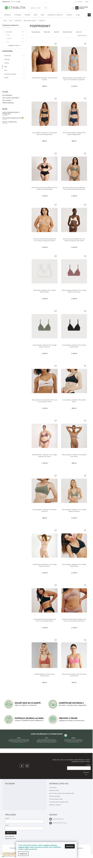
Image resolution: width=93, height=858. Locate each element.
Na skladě (15, 32)
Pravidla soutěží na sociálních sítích (58, 802)
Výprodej (6, 59)
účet (19, 1)
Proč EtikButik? (7, 95)
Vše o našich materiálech (10, 98)
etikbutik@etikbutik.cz (58, 819)
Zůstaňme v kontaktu (55, 805)
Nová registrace (9, 836)
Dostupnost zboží (54, 790)
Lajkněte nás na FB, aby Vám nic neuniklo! (22, 766)
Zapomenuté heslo (10, 838)
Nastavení (23, 854)
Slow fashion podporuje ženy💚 (13, 118)
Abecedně (79, 32)
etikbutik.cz (27, 766)
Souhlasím (69, 846)
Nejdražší (56, 32)
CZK (86, 1)
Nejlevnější (47, 32)
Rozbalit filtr (13, 45)
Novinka (15, 38)
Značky (6, 77)
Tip (15, 41)
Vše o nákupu (6, 100)
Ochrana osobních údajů (56, 799)
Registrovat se (6, 1)
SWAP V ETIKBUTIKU (9, 122)
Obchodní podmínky (54, 796)
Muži (5, 70)
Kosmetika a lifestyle (10, 74)
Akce (15, 35)
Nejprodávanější (67, 32)
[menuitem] (7, 15)
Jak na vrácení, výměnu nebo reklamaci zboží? (61, 793)
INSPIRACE (7, 55)
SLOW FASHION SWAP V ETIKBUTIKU (11, 113)
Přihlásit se (86, 773)
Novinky (6, 63)
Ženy (5, 66)
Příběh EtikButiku (8, 103)
